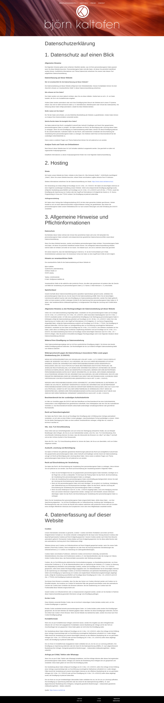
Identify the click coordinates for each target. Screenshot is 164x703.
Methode (80, 698)
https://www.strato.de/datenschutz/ (102, 181)
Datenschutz (116, 700)
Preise (93, 3)
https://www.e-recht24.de (57, 690)
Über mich (84, 3)
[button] (3, 700)
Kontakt (101, 3)
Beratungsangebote (67, 3)
